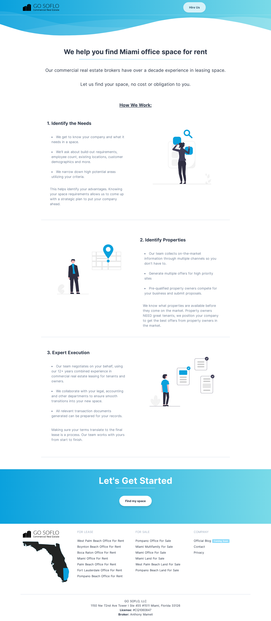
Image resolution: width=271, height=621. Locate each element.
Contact (199, 546)
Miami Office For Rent (92, 558)
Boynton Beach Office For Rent (99, 546)
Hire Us (194, 7)
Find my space (135, 501)
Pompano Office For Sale (153, 541)
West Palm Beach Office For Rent (100, 541)
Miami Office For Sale (151, 552)
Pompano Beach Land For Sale (157, 570)
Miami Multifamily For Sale (154, 546)
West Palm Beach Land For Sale (158, 564)
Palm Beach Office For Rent (96, 564)
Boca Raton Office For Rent (96, 552)
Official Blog (211, 541)
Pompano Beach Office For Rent (100, 576)
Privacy (199, 552)
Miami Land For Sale (150, 558)
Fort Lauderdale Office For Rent (99, 570)
